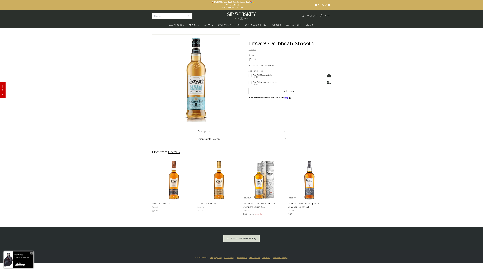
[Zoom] (196, 78)
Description (203, 131)
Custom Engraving (229, 25)
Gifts (207, 25)
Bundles (276, 25)
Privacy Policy (254, 257)
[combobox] (172, 16)
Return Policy (242, 257)
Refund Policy (229, 257)
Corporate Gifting (256, 25)
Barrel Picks (293, 25)
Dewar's (252, 49)
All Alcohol (176, 25)
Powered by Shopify (280, 257)
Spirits (193, 25)
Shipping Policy (216, 257)
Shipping (252, 65)
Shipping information (208, 139)
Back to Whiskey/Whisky (243, 238)
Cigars (310, 25)
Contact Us (266, 257)
